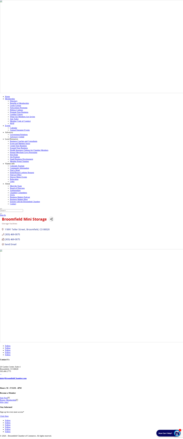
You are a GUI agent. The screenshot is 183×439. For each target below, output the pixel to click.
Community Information (19, 168)
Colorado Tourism (17, 166)
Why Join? (4, 402)
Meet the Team (16, 186)
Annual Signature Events (20, 130)
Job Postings (15, 157)
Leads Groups (15, 105)
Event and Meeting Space (20, 143)
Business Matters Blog (19, 199)
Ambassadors (15, 190)
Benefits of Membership (19, 103)
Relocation (14, 179)
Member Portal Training (19, 161)
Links (12, 181)
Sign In (3, 215)
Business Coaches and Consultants (23, 141)
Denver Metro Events (18, 177)
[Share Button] (51, 219)
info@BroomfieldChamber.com (13, 378)
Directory (13, 101)
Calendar (13, 128)
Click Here (4, 416)
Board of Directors (17, 188)
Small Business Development (21, 159)
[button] (168, 433)
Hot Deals (14, 155)
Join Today (14, 119)
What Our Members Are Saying (22, 117)
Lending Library (16, 114)
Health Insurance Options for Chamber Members (29, 150)
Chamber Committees (18, 193)
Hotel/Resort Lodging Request (22, 173)
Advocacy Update (17, 137)
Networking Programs (18, 108)
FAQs (12, 195)
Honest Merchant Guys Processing (23, 152)
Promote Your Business (19, 112)
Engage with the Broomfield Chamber (25, 202)
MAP (12, 123)
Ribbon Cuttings (16, 110)
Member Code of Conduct (20, 121)
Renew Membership (8, 400)
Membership (10, 99)
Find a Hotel (15, 170)
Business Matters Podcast (20, 197)
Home (7, 96)
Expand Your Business (19, 148)
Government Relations (19, 135)
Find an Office (15, 175)
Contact (13, 204)
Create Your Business (18, 146)
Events (7, 126)
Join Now (4, 398)
